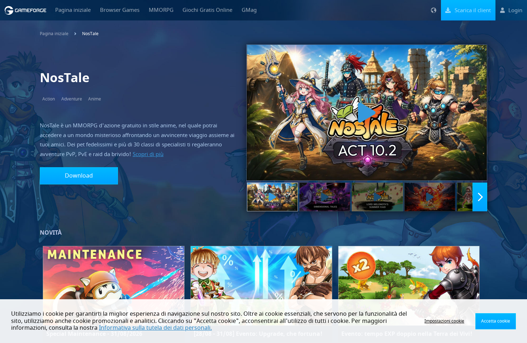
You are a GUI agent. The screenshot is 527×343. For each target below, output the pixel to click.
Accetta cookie (495, 321)
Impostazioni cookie (444, 321)
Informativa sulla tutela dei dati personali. (155, 328)
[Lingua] (433, 10)
